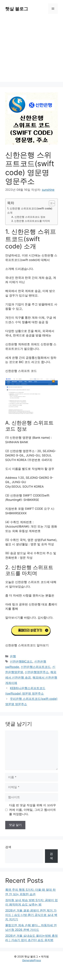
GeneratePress (31, 960)
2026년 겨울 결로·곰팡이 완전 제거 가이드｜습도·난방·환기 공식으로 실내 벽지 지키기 (31, 915)
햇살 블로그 (16, 8)
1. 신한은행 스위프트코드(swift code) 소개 (29, 210)
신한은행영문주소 (37, 672)
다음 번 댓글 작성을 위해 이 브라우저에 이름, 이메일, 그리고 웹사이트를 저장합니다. (32, 809)
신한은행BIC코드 (21, 661)
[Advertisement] (31, 50)
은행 (13, 656)
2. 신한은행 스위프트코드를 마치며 (30, 221)
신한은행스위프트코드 (36, 667)
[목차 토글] (50, 203)
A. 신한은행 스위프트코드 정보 (28, 216)
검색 (8, 847)
